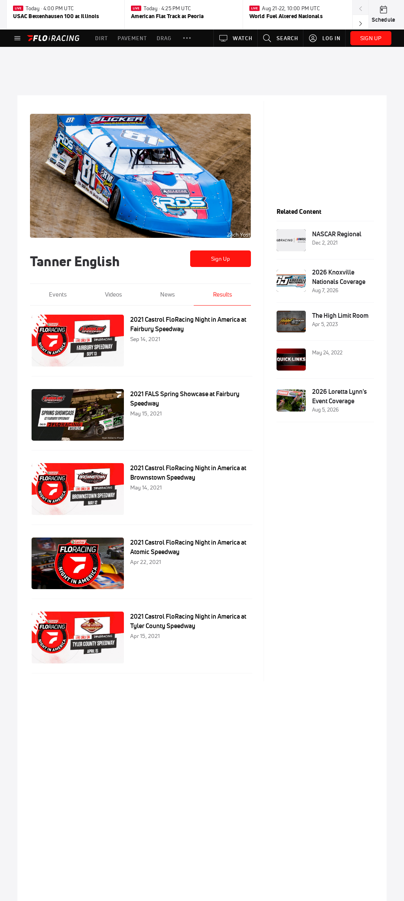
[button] (187, 38)
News (167, 294)
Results (222, 294)
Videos (113, 294)
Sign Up (220, 258)
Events (58, 294)
